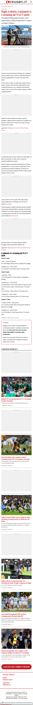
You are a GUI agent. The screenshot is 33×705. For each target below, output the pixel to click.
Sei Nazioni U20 (14, 216)
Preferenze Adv (7, 685)
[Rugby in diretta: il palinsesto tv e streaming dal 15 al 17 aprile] (16, 35)
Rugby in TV (10, 6)
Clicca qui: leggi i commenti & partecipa (16, 667)
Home (2, 6)
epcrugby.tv (9, 204)
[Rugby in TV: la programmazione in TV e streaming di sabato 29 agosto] (16, 387)
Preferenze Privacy (8, 680)
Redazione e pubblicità (8, 675)
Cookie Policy (6, 683)
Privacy (5, 678)
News (6, 6)
